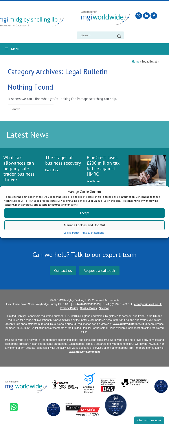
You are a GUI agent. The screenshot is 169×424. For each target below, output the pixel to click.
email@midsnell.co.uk (148, 304)
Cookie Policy (71, 232)
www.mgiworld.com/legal (84, 351)
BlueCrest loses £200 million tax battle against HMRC (103, 166)
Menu (15, 49)
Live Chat (149, 420)
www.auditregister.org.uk (128, 324)
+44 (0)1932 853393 (87, 304)
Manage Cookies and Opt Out (84, 225)
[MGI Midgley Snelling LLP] (36, 22)
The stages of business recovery (63, 160)
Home (136, 61)
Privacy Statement (93, 232)
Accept (85, 213)
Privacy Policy (69, 308)
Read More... (53, 170)
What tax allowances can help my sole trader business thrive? (19, 169)
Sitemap (104, 308)
